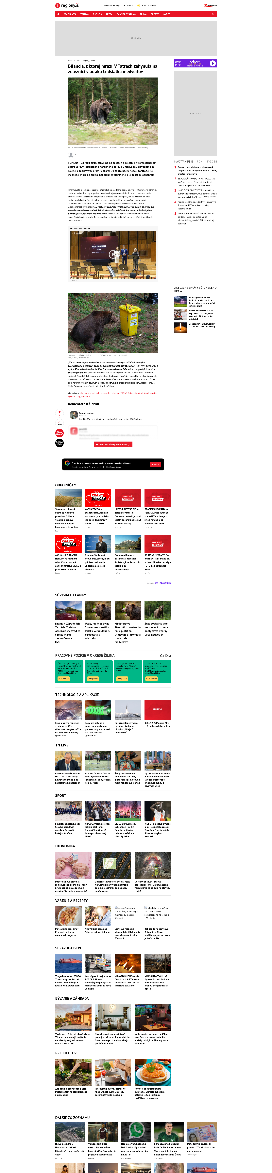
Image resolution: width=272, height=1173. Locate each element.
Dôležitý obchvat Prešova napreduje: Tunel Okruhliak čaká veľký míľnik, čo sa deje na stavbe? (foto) (152, 886)
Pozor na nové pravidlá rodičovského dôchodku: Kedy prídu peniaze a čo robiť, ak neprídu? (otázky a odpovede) (71, 886)
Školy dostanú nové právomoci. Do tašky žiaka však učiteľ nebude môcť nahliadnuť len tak (127, 778)
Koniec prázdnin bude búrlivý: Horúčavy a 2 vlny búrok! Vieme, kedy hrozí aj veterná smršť (197, 205)
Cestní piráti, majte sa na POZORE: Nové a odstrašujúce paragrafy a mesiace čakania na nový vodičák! (98, 982)
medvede (105, 393)
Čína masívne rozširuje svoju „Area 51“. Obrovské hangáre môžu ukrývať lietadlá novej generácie (68, 729)
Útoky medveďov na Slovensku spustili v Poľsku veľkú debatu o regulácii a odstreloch (97, 631)
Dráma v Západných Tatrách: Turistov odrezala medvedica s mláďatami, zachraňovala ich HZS (67, 633)
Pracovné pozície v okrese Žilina (85, 655)
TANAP (123, 393)
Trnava (84, 14)
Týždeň (212, 161)
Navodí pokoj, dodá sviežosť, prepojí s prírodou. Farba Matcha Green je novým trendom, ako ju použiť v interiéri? (112, 1039)
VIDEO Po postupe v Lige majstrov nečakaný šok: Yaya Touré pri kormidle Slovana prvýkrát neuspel (157, 830)
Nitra (109, 14)
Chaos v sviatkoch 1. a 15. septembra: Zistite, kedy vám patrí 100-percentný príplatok (201, 314)
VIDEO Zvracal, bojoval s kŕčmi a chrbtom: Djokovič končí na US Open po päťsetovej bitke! (97, 830)
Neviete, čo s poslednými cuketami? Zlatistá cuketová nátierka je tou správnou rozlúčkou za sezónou (149, 1093)
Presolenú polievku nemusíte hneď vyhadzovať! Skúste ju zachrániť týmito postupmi (110, 1091)
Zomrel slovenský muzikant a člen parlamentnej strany (202, 325)
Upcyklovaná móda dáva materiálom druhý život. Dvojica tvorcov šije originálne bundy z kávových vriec (157, 779)
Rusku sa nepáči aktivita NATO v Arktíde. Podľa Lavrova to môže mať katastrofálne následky (67, 778)
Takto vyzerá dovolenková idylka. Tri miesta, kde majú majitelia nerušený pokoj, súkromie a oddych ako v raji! (72, 1039)
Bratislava (70, 14)
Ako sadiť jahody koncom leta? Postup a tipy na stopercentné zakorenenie (71, 1091)
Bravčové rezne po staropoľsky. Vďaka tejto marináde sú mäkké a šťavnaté (128, 933)
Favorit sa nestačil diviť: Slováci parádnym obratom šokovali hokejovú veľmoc (67, 828)
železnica (85, 396)
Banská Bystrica (126, 14)
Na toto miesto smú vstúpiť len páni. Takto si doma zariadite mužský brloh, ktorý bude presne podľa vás (151, 1039)
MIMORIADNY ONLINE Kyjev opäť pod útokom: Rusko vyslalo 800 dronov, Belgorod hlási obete (157, 982)
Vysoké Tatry (74, 396)
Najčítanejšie (183, 161)
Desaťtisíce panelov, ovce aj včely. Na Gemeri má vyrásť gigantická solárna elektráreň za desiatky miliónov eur (112, 886)
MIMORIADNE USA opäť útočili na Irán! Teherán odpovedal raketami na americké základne (127, 981)
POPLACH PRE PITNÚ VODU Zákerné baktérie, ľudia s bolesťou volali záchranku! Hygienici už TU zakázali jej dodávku (196, 218)
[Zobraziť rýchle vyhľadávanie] (213, 14)
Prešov (155, 14)
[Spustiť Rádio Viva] (195, 61)
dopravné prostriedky (90, 393)
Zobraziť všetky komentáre (114, 444)
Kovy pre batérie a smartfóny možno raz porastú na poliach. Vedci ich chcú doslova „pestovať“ (98, 729)
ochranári (115, 393)
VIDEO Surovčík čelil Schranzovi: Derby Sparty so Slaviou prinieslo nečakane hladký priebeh (125, 830)
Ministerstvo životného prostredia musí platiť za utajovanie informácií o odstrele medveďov (128, 633)
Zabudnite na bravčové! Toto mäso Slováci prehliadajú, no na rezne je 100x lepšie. (157, 933)
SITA (77, 154)
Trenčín (97, 14)
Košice (166, 14)
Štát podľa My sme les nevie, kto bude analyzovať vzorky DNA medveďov (156, 629)
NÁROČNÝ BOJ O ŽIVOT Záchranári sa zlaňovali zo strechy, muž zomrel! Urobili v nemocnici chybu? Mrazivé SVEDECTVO (197, 193)
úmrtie (153, 393)
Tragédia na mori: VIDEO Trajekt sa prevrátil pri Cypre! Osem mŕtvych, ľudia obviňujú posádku (68, 981)
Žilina (143, 14)
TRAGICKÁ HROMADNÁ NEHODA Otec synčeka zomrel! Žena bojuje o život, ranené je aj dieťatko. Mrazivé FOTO (196, 182)
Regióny (86, 61)
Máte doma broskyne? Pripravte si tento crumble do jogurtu (66, 932)
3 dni (199, 161)
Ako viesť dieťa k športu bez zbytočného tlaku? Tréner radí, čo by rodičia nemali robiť (97, 778)
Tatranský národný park (138, 393)
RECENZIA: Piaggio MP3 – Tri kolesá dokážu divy (157, 724)
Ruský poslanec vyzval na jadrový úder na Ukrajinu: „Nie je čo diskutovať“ (126, 727)
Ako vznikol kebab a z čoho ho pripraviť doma (97, 930)
